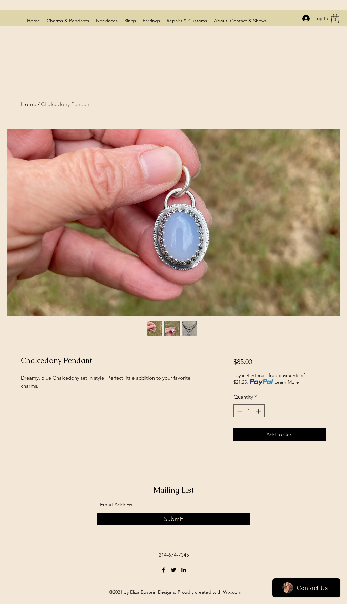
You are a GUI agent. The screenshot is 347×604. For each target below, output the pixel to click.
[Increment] (259, 411)
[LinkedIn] (183, 570)
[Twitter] (173, 570)
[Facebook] (163, 570)
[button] (335, 18)
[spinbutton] (248, 411)
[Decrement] (239, 411)
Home (28, 104)
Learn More (286, 382)
